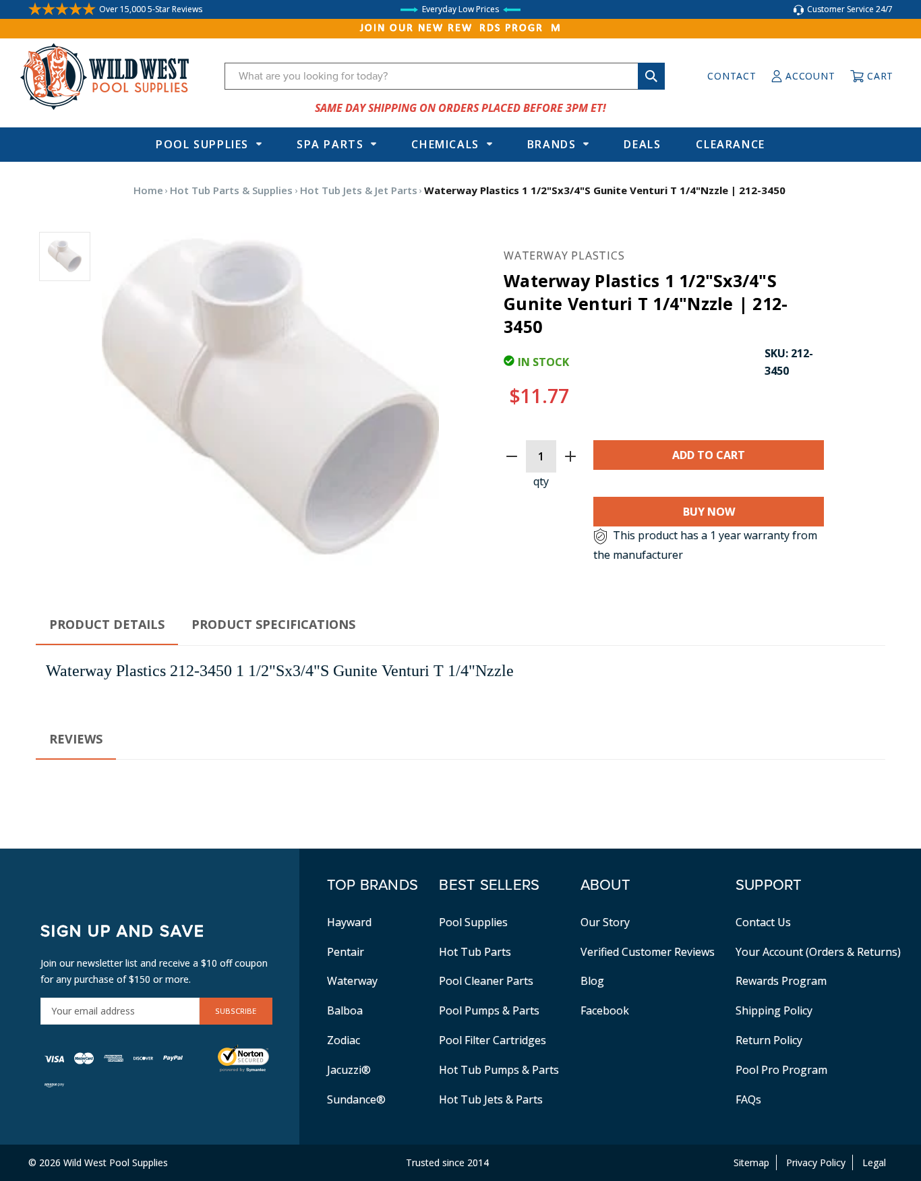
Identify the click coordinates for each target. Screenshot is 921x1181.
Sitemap (751, 1162)
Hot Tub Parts (475, 951)
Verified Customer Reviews (648, 951)
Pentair (345, 951)
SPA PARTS (330, 144)
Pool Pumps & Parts (489, 1010)
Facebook (605, 1010)
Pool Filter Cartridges (492, 1040)
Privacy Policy (815, 1162)
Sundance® (356, 1099)
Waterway (352, 980)
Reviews (75, 739)
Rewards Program (781, 980)
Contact (731, 75)
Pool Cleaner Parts (486, 980)
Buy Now (709, 511)
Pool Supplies (202, 144)
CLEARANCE (730, 144)
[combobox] (445, 76)
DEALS (642, 144)
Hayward (349, 922)
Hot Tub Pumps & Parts (499, 1069)
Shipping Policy (774, 1010)
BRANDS (551, 144)
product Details (107, 624)
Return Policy (769, 1040)
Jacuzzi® (349, 1069)
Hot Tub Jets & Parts (491, 1099)
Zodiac (343, 1040)
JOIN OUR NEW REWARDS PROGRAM (461, 28)
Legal (874, 1162)
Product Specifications (273, 624)
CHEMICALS (445, 144)
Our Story (605, 922)
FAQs (748, 1099)
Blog (592, 980)
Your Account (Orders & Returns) (818, 951)
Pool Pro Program (781, 1069)
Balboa (345, 1010)
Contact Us (763, 922)
